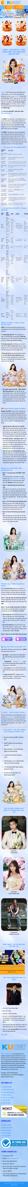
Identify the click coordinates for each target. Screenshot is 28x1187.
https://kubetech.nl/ (6, 113)
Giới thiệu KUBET (7, 1087)
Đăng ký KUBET (7, 1125)
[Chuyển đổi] (2, 737)
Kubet (2, 1054)
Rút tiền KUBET (7, 1133)
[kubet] (14, 2)
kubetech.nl (9, 1054)
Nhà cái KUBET (10, 717)
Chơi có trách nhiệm (8, 1097)
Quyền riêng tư (7, 1095)
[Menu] (2, 2)
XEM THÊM (4, 1034)
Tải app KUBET (7, 1135)
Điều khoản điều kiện (8, 1092)
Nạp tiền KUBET (7, 1130)
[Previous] (1, 962)
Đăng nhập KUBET (8, 1127)
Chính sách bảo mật (8, 1089)
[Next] (26, 962)
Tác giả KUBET (7, 1100)
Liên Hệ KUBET (7, 1103)
